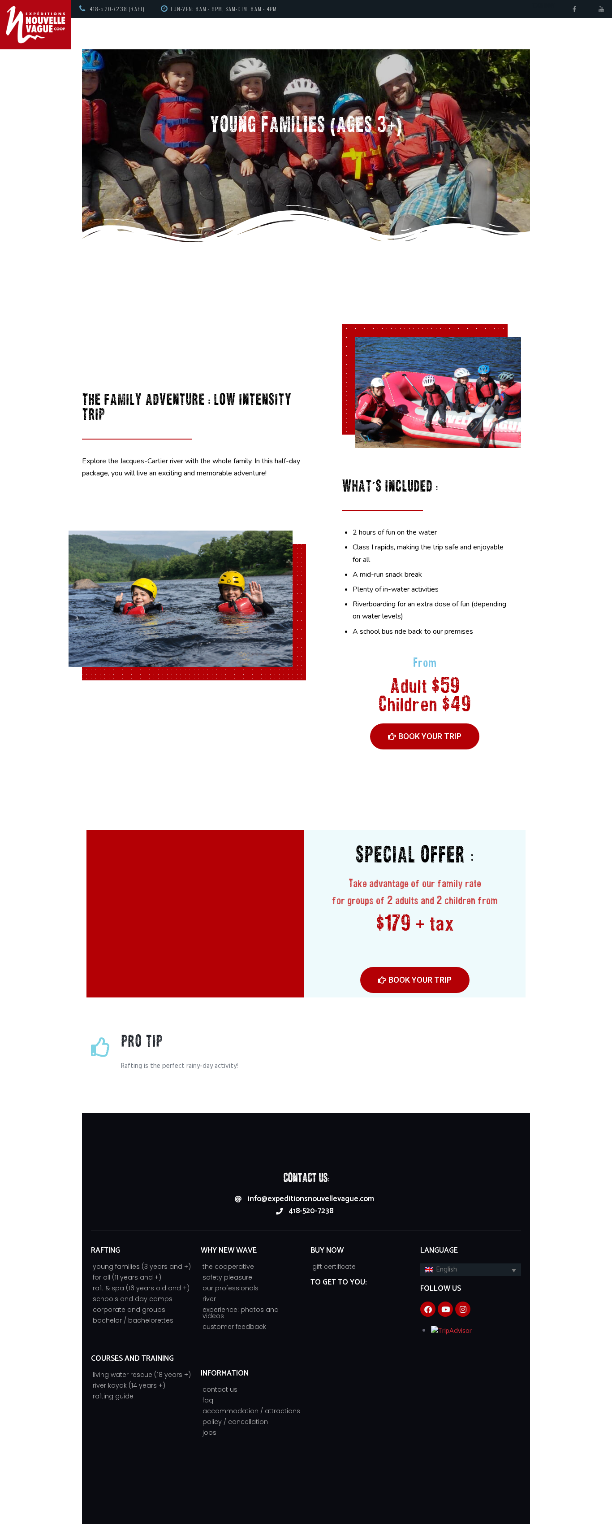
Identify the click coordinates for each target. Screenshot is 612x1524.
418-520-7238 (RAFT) (117, 9)
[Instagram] (462, 1309)
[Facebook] (427, 1309)
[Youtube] (445, 1309)
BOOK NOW (543, 5)
